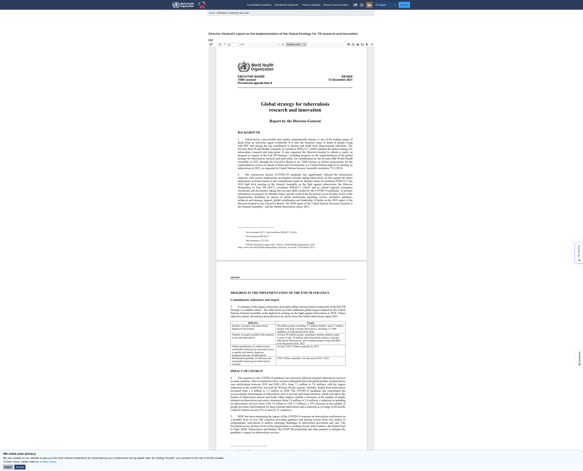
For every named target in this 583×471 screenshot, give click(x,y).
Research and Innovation (336, 4)
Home (212, 12)
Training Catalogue (311, 4)
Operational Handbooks (286, 4)
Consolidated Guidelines (259, 4)
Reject (8, 467)
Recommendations (362, 5)
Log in (405, 4)
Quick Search (355, 5)
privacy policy (48, 461)
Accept (20, 467)
